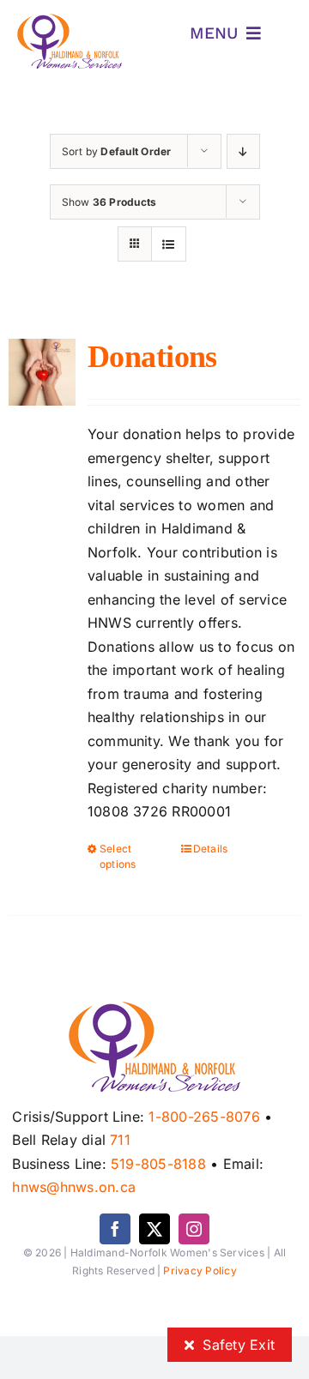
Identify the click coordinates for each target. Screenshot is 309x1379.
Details (210, 848)
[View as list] (168, 244)
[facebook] (115, 1228)
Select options (118, 856)
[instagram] (194, 1228)
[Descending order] (243, 151)
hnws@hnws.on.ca (74, 1186)
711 (120, 1139)
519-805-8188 (158, 1163)
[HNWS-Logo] (69, 20)
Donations (152, 357)
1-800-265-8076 (203, 1116)
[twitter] (154, 1228)
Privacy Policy (199, 1270)
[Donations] (42, 372)
